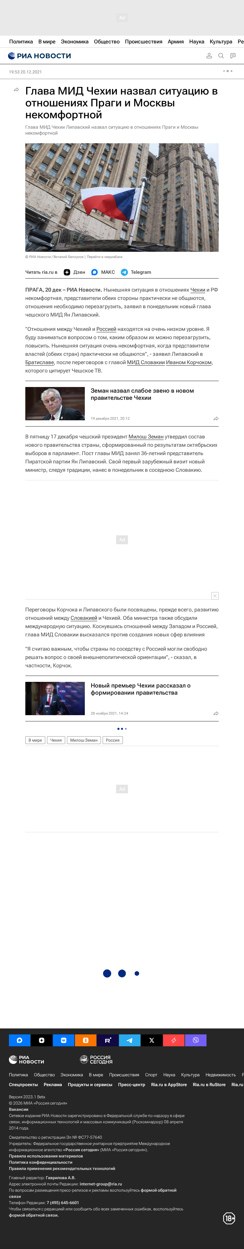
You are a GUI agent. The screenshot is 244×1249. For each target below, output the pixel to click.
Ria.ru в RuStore (209, 1084)
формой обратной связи (33, 1215)
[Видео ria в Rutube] (107, 1040)
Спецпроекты (23, 1084)
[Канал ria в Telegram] (129, 1040)
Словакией (84, 618)
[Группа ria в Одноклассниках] (85, 1040)
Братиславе (39, 362)
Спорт (151, 1074)
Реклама (53, 1084)
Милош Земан (146, 436)
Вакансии (18, 1109)
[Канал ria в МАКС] (19, 1040)
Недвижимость (221, 1074)
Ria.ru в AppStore (169, 1084)
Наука (169, 1074)
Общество (44, 1074)
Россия (113, 740)
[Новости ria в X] (151, 1040)
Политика (18, 1074)
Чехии (197, 290)
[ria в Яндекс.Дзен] (41, 1040)
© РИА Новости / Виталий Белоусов (54, 257)
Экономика (72, 1074)
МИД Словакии (146, 362)
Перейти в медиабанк (105, 257)
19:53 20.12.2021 (25, 72)
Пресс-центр (131, 1084)
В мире (35, 740)
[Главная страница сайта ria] (38, 56)
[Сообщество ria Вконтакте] (63, 1040)
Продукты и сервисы (90, 1084)
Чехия (56, 740)
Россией (106, 329)
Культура (190, 1074)
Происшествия (124, 1074)
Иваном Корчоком (189, 362)
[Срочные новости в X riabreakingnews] (173, 1040)
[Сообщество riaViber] (196, 1040)
